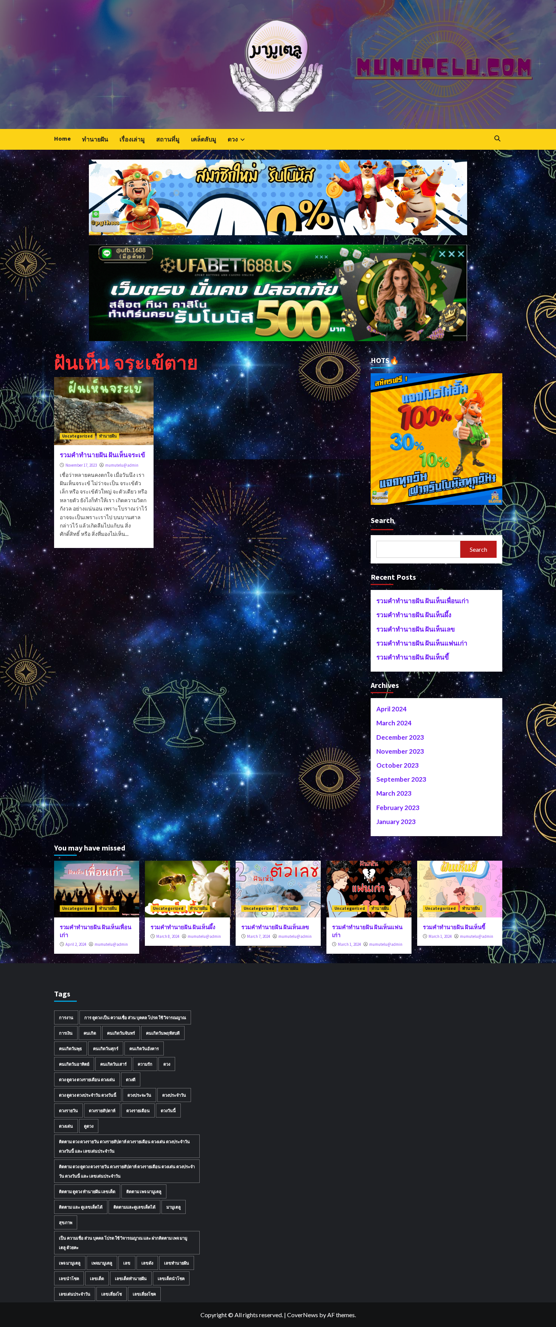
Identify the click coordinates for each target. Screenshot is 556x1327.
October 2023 (397, 765)
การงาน (66, 1017)
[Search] (497, 138)
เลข (126, 1262)
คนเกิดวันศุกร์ (105, 1048)
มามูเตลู (173, 1206)
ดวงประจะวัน (139, 1095)
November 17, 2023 (81, 465)
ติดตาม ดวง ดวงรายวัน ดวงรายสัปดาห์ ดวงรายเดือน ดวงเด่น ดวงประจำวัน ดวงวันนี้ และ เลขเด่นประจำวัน (124, 1146)
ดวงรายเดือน (138, 1110)
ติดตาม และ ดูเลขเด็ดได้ (81, 1206)
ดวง (233, 139)
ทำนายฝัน (95, 139)
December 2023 (400, 737)
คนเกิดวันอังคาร (144, 1048)
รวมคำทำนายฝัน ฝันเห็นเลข (415, 629)
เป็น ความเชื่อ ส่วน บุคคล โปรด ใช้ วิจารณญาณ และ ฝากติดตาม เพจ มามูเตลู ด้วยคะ (123, 1242)
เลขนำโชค (69, 1278)
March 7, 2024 (258, 936)
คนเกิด (90, 1033)
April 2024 (391, 709)
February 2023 (397, 808)
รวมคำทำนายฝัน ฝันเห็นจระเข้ (102, 455)
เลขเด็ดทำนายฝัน (131, 1278)
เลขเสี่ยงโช (111, 1293)
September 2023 (401, 779)
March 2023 (394, 793)
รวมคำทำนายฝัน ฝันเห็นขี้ (412, 657)
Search (382, 520)
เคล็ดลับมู (203, 139)
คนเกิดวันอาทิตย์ (74, 1064)
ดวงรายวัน (68, 1110)
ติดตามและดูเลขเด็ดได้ (134, 1206)
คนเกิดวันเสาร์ (113, 1064)
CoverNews (302, 1314)
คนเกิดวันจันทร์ (121, 1033)
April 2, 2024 (75, 944)
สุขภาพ (65, 1222)
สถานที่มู (168, 139)
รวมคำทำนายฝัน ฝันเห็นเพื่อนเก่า (422, 601)
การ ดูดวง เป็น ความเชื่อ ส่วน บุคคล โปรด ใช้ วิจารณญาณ (135, 1017)
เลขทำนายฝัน (176, 1262)
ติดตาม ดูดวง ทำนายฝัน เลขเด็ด (87, 1191)
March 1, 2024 (349, 944)
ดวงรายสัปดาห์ (102, 1110)
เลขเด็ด (97, 1278)
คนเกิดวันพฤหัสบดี (163, 1033)
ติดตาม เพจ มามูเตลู (144, 1191)
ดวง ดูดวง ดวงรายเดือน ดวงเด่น (87, 1079)
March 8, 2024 (167, 936)
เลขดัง (147, 1262)
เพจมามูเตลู (102, 1262)
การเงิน (66, 1033)
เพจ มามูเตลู (70, 1262)
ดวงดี (130, 1079)
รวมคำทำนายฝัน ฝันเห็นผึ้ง (413, 615)
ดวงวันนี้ (168, 1110)
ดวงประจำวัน (174, 1095)
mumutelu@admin (121, 465)
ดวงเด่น (66, 1126)
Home (62, 138)
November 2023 (400, 751)
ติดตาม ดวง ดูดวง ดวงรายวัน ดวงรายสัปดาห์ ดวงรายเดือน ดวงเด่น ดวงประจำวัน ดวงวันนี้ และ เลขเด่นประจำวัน (127, 1171)
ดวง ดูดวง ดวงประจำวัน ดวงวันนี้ (87, 1095)
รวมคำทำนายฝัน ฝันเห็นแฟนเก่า (421, 643)
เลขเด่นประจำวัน (74, 1293)
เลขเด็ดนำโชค (171, 1278)
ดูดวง (88, 1126)
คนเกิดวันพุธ (70, 1048)
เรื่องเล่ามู (132, 139)
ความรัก (145, 1064)
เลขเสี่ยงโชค (144, 1293)
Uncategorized (77, 436)
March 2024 (394, 723)
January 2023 (396, 822)
